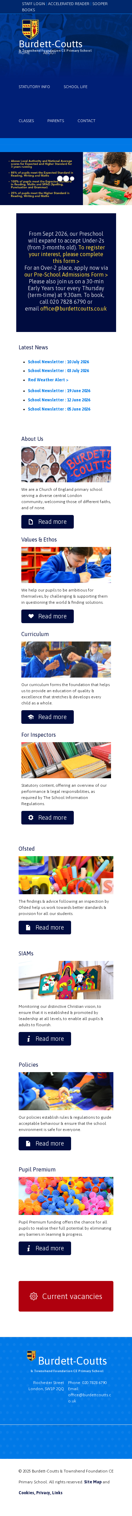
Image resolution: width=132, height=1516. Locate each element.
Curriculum (35, 634)
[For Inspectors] (66, 760)
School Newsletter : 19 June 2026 (59, 390)
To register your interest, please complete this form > (67, 254)
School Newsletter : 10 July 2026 (58, 362)
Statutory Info (34, 86)
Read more (52, 521)
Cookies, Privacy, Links (41, 1492)
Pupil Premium (37, 1169)
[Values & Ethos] (66, 565)
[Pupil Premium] (66, 980)
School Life (75, 86)
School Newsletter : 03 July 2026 (58, 370)
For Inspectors (38, 735)
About (49, 52)
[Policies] (66, 1091)
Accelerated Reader (68, 3)
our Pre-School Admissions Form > (66, 274)
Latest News (33, 347)
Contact (86, 120)
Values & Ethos (39, 539)
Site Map (93, 1482)
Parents (55, 120)
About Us (32, 439)
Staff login (33, 3)
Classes (26, 120)
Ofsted (27, 849)
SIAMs (26, 953)
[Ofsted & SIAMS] (66, 464)
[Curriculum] (66, 660)
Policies (28, 1065)
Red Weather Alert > (48, 380)
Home (24, 52)
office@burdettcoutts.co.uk (73, 308)
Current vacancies (72, 1296)
